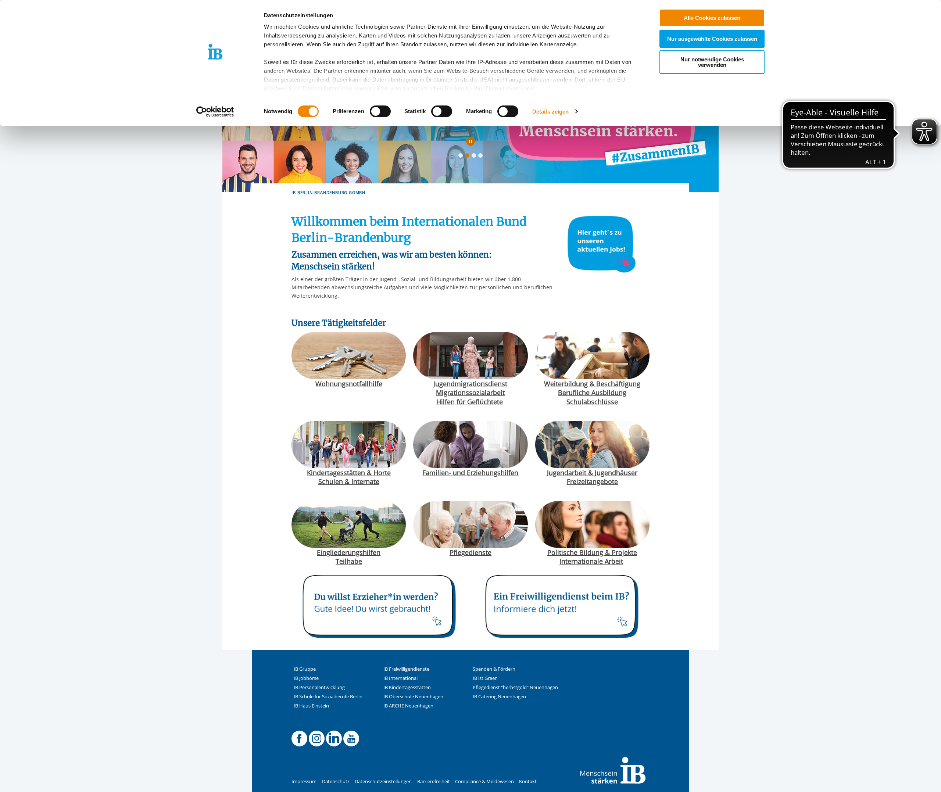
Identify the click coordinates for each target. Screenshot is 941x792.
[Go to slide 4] (482, 157)
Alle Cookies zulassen (712, 18)
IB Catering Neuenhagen (499, 697)
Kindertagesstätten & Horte (349, 472)
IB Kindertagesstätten (407, 687)
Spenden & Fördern (494, 669)
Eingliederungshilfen (348, 552)
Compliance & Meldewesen (484, 781)
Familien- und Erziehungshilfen (470, 472)
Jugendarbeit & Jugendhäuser (592, 472)
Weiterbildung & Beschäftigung (592, 383)
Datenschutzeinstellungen (383, 781)
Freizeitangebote (592, 481)
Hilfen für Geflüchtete (469, 401)
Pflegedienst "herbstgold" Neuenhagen (515, 687)
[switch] (380, 111)
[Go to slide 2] (468, 157)
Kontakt (528, 781)
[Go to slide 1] (462, 157)
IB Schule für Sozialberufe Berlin (328, 697)
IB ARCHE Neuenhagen (408, 706)
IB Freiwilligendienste (406, 669)
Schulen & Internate (348, 481)
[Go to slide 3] (475, 157)
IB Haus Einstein (311, 706)
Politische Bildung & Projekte (592, 552)
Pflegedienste (470, 552)
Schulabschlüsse (592, 401)
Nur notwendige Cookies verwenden (712, 62)
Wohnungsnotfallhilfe (348, 383)
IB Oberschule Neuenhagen (413, 697)
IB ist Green (485, 678)
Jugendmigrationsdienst (470, 383)
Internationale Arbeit (591, 561)
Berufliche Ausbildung (592, 392)
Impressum (303, 781)
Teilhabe (349, 561)
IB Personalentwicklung (319, 687)
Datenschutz (336, 781)
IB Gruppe (305, 669)
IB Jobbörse (306, 678)
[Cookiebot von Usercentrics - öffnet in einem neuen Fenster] (215, 111)
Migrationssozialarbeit (470, 392)
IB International (400, 678)
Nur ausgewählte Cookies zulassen (712, 39)
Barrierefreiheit (433, 781)
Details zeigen (550, 111)
